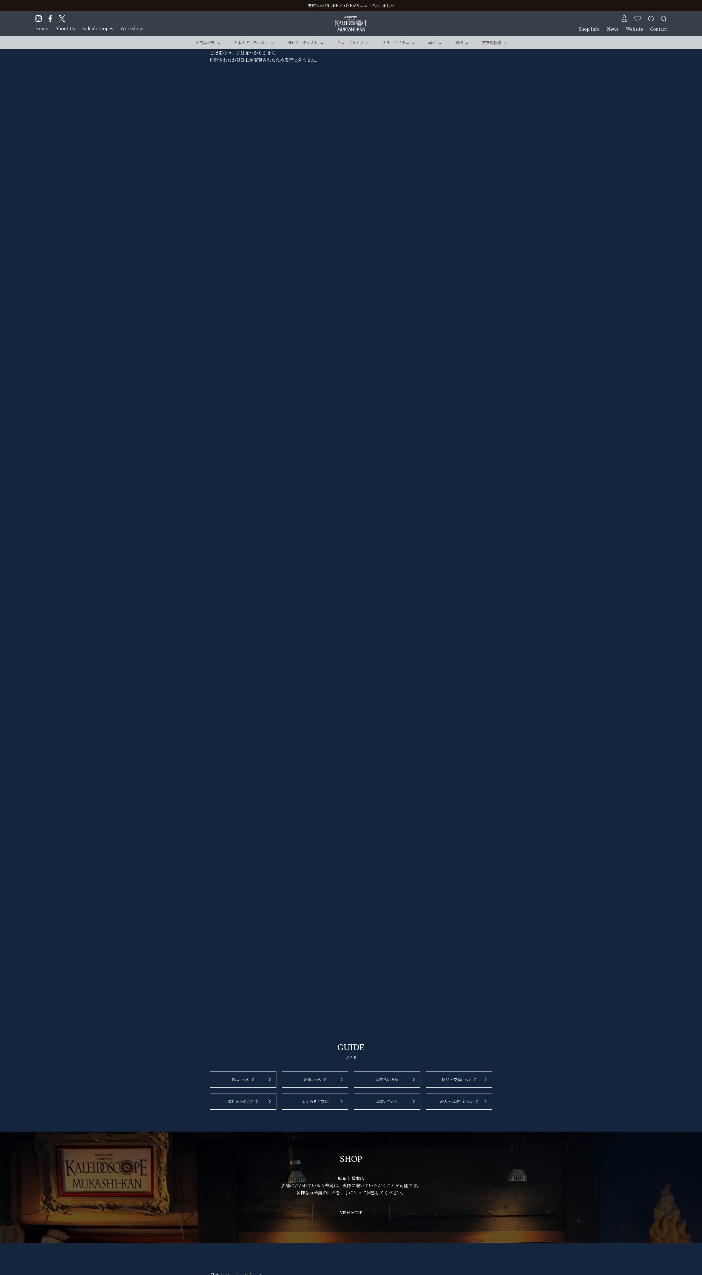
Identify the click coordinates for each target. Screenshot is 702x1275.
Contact (658, 29)
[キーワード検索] (664, 19)
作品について (242, 1079)
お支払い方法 (386, 1079)
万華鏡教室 (491, 42)
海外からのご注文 (243, 1101)
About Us (65, 28)
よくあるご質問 (315, 1101)
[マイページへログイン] (624, 18)
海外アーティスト (302, 42)
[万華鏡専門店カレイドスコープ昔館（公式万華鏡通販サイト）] (351, 19)
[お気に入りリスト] (637, 19)
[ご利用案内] (651, 19)
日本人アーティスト (251, 42)
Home (41, 28)
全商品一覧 (205, 42)
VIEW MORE (351, 1213)
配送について (315, 1079)
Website (634, 29)
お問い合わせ (386, 1101)
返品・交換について (459, 1079)
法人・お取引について (459, 1101)
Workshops (132, 28)
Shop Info (589, 29)
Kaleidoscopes (97, 28)
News (613, 29)
